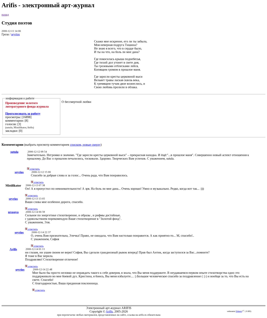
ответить (34, 168)
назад (5, 14)
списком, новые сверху (85, 144)
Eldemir (239, 311)
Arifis (13, 249)
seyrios (15, 34)
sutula (14, 152)
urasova (13, 212)
